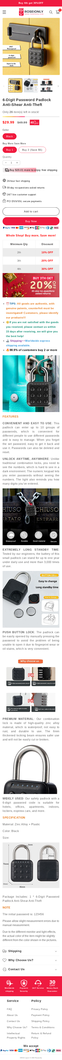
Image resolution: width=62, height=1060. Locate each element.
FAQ (9, 1009)
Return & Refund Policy (41, 1035)
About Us (12, 1015)
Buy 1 (9, 149)
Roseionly (38, 1058)
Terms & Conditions (42, 1027)
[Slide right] (58, 86)
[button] (57, 12)
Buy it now (31, 221)
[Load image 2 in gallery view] (31, 85)
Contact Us (13, 1021)
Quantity (7, 157)
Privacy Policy (39, 1009)
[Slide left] (4, 86)
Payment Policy (40, 1015)
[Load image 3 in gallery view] (46, 85)
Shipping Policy (40, 1021)
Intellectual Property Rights (16, 1035)
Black (9, 136)
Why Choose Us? (17, 1027)
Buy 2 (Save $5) (32, 149)
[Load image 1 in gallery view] (15, 85)
